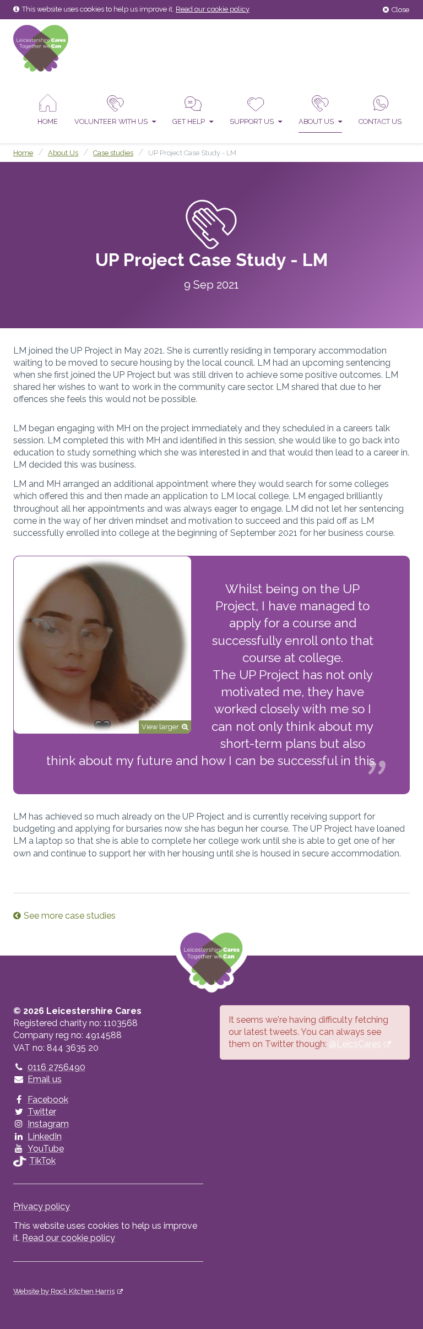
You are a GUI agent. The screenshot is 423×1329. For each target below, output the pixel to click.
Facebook (48, 1099)
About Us (317, 121)
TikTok (42, 1161)
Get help (189, 121)
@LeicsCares (355, 1044)
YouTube (46, 1148)
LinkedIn (45, 1136)
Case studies (113, 153)
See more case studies (70, 915)
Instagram (48, 1124)
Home (47, 121)
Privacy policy (41, 1206)
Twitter (42, 1111)
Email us (45, 1079)
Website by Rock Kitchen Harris (64, 1291)
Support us (252, 121)
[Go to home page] (40, 47)
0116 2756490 (56, 1067)
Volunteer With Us (111, 121)
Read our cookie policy (213, 9)
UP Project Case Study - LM (192, 153)
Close (400, 10)
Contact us (380, 121)
